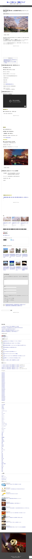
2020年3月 (3, 376)
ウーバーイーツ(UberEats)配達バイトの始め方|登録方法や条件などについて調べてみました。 (17, 508)
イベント (12, 229)
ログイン (3, 475)
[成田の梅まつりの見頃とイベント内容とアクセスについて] (18, 248)
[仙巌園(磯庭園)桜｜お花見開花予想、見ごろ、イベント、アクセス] (18, 261)
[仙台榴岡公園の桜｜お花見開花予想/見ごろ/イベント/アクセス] (16, 219)
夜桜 (14, 229)
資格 (2, 467)
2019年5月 (3, 380)
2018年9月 (3, 384)
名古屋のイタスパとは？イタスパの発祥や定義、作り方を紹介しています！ (14, 355)
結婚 (2, 456)
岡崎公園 (17, 229)
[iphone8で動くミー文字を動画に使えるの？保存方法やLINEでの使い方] (4, 490)
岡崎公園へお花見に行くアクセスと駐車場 (10, 61)
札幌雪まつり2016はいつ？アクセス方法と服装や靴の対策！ (12, 268)
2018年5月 (3, 386)
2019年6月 (3, 379)
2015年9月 (3, 400)
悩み (2, 443)
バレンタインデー (4, 423)
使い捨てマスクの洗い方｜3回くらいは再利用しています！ (13, 522)
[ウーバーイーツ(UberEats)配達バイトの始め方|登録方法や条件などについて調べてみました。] (4, 509)
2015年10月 (3, 399)
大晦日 (3, 439)
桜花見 (7, 229)
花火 (2, 461)
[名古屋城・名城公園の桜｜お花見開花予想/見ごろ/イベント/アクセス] (5, 261)
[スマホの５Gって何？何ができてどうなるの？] (4, 494)
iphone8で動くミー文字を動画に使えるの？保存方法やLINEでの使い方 (12, 327)
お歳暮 (3, 407)
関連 (5, 62)
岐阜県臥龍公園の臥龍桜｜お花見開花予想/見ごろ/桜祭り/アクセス (15, 304)
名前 (5, 286)
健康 (2, 434)
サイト (5, 291)
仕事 (2, 433)
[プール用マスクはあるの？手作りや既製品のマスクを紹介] (4, 485)
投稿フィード (4, 476)
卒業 (2, 438)
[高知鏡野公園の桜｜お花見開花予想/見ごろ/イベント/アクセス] (7, 219)
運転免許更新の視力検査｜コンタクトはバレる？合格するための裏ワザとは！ (14, 345)
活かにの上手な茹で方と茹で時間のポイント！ (10, 351)
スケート (3, 417)
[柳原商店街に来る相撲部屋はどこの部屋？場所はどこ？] (4, 504)
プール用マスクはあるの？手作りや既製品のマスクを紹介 (10, 326)
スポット (4, 229)
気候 (2, 448)
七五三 (3, 432)
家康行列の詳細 (8, 137)
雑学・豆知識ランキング (6, 235)
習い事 (3, 458)
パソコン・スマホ (4, 424)
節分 (2, 453)
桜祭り (22, 229)
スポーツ (3, 419)
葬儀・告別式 (4, 463)
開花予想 (25, 229)
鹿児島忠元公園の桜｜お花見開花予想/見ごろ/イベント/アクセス (24, 223)
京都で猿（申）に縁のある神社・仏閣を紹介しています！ (10, 367)
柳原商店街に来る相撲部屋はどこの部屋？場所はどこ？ (10, 331)
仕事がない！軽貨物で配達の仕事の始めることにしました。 (11, 330)
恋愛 (2, 442)
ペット (3, 427)
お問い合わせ (5, 349)
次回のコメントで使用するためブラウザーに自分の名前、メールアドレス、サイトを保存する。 (16, 296)
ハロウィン (3, 422)
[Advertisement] (16, 52)
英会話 (3, 462)
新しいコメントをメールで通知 (9, 298)
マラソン (3, 429)
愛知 (20, 229)
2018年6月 (3, 385)
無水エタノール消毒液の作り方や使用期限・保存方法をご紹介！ (14, 517)
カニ (2, 412)
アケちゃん (21, 366)
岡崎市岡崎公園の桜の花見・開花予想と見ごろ (10, 59)
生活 (2, 451)
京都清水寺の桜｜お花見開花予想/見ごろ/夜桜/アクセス (14, 305)
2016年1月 (3, 395)
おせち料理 (3, 404)
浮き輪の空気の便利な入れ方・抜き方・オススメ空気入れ (11, 343)
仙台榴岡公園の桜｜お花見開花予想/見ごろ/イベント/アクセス (15, 223)
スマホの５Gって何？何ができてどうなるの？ (12, 493)
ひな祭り (3, 408)
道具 (2, 468)
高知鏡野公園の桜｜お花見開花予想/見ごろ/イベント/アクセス (7, 223)
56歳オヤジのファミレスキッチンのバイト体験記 (10, 353)
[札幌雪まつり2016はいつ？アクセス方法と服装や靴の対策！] (12, 261)
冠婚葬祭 (3, 437)
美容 (2, 457)
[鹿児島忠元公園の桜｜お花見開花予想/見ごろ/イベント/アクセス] (25, 219)
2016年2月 (3, 394)
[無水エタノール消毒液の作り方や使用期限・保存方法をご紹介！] (4, 518)
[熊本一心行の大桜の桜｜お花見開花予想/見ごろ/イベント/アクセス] (5, 248)
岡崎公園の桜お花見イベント (8, 60)
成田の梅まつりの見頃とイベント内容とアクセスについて (18, 255)
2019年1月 (3, 381)
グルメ (3, 414)
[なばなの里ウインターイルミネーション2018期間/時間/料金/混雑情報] (24, 261)
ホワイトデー (4, 428)
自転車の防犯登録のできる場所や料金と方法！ (10, 347)
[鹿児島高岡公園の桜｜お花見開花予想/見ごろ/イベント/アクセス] (12, 248)
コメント (5, 279)
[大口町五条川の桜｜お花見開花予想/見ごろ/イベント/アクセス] (24, 248)
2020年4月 (3, 375)
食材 (2, 471)
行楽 (9, 229)
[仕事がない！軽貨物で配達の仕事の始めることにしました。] (4, 499)
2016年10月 (3, 389)
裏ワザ (3, 466)
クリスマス (3, 413)
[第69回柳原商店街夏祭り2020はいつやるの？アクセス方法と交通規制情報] (4, 528)
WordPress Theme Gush (16, 557)
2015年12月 (3, 396)
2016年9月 (3, 390)
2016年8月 (3, 391)
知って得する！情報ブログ (16, 2)
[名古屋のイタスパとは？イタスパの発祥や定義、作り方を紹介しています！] (4, 513)
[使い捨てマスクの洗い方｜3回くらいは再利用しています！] (4, 523)
